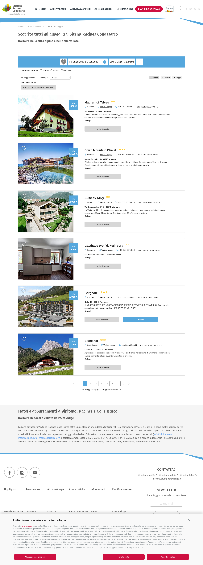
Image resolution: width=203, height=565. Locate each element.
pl (199, 9)
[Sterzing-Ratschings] (16, 9)
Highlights (39, 9)
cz (195, 9)
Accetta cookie (168, 557)
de (187, 9)
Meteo (94, 511)
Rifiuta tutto (123, 557)
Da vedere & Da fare (13, 511)
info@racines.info (27, 437)
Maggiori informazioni (35, 557)
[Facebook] (9, 472)
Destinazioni (32, 511)
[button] (189, 520)
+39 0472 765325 (145, 474)
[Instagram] (22, 472)
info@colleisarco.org (49, 437)
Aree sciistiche (103, 9)
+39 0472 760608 (166, 474)
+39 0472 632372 (187, 474)
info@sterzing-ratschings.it (167, 478)
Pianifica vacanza (149, 9)
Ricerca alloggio (119, 511)
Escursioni (52, 511)
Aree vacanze (58, 9)
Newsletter (166, 490)
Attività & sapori (80, 9)
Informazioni (124, 9)
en (191, 9)
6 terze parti (27, 526)
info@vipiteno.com (164, 434)
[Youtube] (35, 472)
